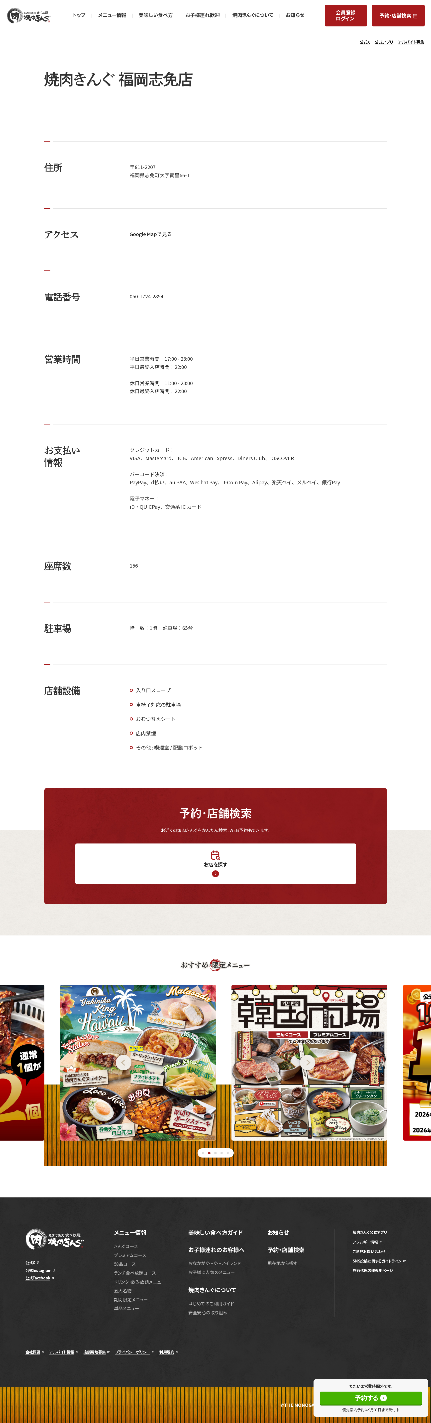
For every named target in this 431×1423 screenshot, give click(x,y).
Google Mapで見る (151, 234)
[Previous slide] (65, 1063)
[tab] (203, 1153)
